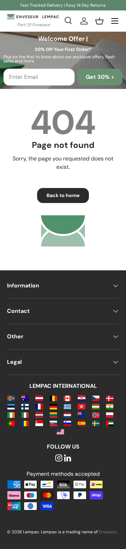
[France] (39, 406)
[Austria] (39, 397)
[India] (109, 406)
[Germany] (53, 406)
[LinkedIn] (67, 458)
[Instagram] (58, 458)
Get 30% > (100, 77)
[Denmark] (109, 397)
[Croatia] (81, 397)
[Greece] (67, 406)
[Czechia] (95, 397)
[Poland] (109, 414)
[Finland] (25, 406)
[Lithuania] (53, 414)
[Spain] (81, 423)
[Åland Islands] (11, 397)
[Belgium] (53, 397)
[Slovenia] (67, 423)
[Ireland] (11, 414)
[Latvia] (39, 414)
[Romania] (25, 423)
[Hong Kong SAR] (81, 406)
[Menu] (114, 21)
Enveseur (108, 532)
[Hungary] (95, 406)
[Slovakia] (53, 423)
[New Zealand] (81, 414)
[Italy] (25, 414)
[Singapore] (39, 423)
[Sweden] (95, 423)
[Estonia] (11, 406)
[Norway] (95, 414)
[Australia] (25, 397)
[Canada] (67, 397)
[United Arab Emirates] (109, 423)
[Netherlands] (67, 414)
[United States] (60, 431)
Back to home (63, 195)
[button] (99, 21)
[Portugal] (11, 423)
